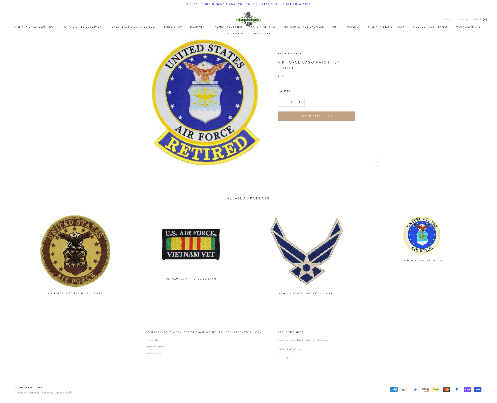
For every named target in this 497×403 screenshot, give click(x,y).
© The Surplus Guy (29, 387)
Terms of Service (155, 346)
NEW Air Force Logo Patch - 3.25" (306, 293)
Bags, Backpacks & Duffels (134, 27)
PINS (335, 27)
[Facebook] (279, 357)
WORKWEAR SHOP (469, 27)
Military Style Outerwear (83, 27)
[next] (484, 253)
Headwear (198, 27)
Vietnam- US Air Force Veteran (190, 279)
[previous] (12, 253)
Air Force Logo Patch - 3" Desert (75, 293)
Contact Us (152, 340)
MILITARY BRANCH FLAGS (386, 27)
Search (463, 19)
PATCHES (353, 27)
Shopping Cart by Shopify (57, 392)
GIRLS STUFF (261, 33)
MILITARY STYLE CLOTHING (33, 27)
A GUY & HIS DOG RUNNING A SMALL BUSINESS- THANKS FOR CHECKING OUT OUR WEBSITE (248, 4)
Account (447, 19)
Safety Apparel (263, 27)
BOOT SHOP (235, 33)
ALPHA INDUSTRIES (229, 27)
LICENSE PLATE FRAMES (430, 27)
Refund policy (153, 353)
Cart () (480, 19)
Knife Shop (173, 27)
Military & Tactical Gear (304, 27)
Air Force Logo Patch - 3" (422, 260)
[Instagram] (288, 357)
